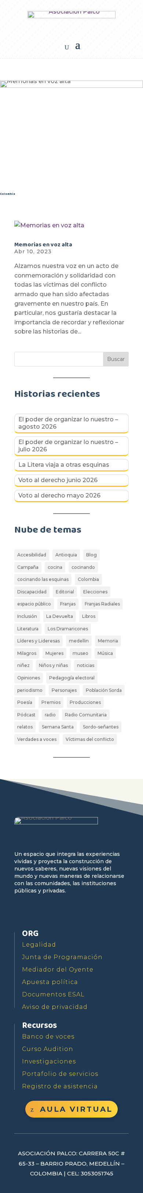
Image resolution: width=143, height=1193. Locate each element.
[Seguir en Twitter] (37, 911)
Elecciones (95, 591)
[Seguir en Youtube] (54, 911)
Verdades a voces (36, 739)
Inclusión (27, 616)
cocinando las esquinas (43, 579)
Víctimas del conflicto (90, 739)
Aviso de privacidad (55, 1006)
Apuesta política (50, 981)
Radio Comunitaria (86, 714)
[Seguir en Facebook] (20, 911)
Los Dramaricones (68, 628)
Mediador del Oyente (58, 969)
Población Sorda (104, 690)
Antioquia (66, 555)
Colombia (88, 579)
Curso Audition (47, 1048)
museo (80, 653)
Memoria (108, 641)
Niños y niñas (53, 665)
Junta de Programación (62, 957)
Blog (91, 555)
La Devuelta (59, 616)
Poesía (24, 702)
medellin (79, 641)
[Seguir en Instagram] (71, 911)
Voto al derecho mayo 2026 (59, 495)
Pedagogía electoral (72, 678)
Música (105, 653)
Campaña (27, 567)
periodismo (30, 690)
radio (50, 714)
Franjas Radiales (102, 604)
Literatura (27, 628)
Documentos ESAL (53, 994)
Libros (88, 616)
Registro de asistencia (60, 1086)
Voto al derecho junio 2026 (58, 480)
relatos (25, 727)
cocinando (83, 567)
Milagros (26, 653)
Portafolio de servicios (60, 1073)
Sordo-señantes (100, 727)
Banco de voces (48, 1036)
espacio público (34, 604)
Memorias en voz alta (43, 244)
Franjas (68, 604)
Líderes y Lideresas (38, 641)
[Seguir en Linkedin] (88, 911)
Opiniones (28, 678)
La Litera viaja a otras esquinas (63, 464)
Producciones (85, 702)
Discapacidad (32, 591)
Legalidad (39, 944)
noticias (85, 665)
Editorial (65, 591)
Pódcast (26, 714)
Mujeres (54, 653)
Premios (50, 702)
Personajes (64, 690)
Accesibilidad (31, 555)
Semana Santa (58, 727)
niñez (23, 665)
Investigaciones (49, 1061)
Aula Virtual (76, 1109)
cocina (55, 567)
